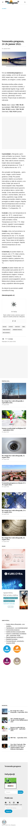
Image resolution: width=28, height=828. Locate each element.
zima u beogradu (6, 332)
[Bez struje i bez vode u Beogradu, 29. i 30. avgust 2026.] (14, 500)
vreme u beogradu (6, 329)
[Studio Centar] (10, 780)
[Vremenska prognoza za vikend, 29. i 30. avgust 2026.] (14, 473)
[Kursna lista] (13, 558)
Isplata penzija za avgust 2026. (15, 631)
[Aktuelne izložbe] (17, 661)
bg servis (11, 326)
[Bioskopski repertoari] (7, 649)
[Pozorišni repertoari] (17, 649)
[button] (3, 2)
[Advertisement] (14, 24)
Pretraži (20, 792)
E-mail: (20, 804)
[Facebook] (13, 321)
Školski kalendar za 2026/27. (14, 637)
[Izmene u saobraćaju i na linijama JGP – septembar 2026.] (14, 418)
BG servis (4, 8)
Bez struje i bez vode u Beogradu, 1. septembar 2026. (19, 711)
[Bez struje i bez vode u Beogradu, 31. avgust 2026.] (14, 446)
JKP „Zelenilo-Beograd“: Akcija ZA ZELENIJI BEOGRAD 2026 (19, 720)
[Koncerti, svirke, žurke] (7, 661)
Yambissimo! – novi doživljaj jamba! (17, 628)
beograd (4, 326)
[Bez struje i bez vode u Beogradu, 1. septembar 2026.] (14, 391)
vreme (23, 326)
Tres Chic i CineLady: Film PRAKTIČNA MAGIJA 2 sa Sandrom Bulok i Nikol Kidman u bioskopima (18, 747)
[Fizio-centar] (15, 600)
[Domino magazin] (10, 786)
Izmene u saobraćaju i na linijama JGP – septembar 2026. (17, 728)
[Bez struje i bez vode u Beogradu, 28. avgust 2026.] (14, 528)
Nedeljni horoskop (11, 639)
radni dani (17, 326)
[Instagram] (15, 321)
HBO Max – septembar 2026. (18, 738)
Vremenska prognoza (17, 329)
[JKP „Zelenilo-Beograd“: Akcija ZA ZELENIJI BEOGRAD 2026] (4, 720)
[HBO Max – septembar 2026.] (4, 737)
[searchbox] (11, 792)
